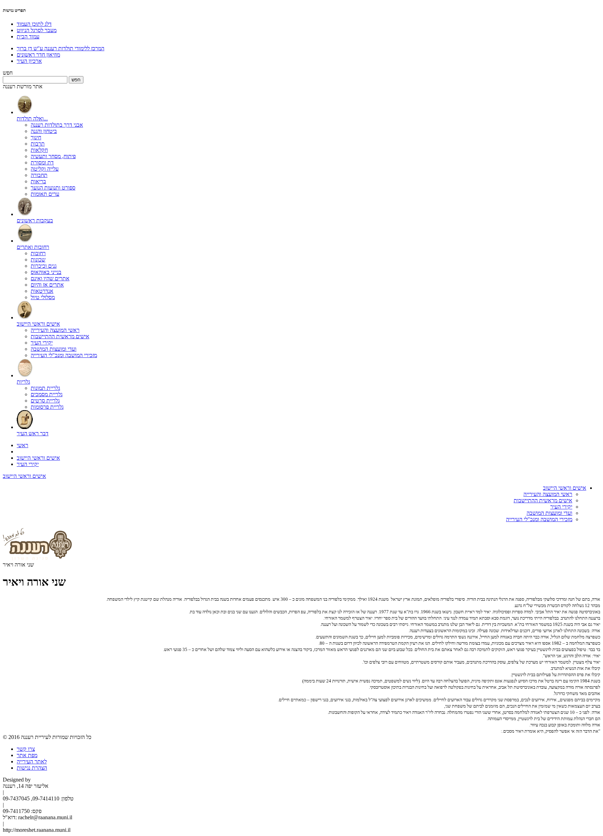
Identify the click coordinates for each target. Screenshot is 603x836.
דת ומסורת (42, 162)
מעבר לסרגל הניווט (37, 30)
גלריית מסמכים (46, 394)
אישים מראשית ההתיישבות (60, 336)
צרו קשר (26, 749)
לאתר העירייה (32, 761)
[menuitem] (308, 146)
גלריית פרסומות (47, 407)
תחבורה (39, 175)
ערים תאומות (45, 194)
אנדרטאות (42, 291)
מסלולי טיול (43, 297)
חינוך (36, 137)
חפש (8, 73)
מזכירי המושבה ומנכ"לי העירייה (64, 355)
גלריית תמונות (45, 388)
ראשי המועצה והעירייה (55, 330)
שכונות (38, 259)
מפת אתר (27, 755)
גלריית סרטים (45, 401)
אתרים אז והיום (47, 285)
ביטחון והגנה (44, 131)
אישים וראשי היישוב (38, 458)
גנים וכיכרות (44, 266)
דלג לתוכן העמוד (34, 24)
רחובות (38, 253)
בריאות (38, 181)
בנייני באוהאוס (46, 272)
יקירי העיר (42, 343)
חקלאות (39, 150)
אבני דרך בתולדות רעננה (57, 125)
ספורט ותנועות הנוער (53, 188)
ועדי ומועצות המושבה (53, 349)
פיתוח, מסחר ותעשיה (53, 156)
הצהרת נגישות (32, 768)
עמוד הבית (28, 36)
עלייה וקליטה (45, 169)
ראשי (22, 445)
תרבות (38, 144)
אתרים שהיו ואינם (50, 278)
